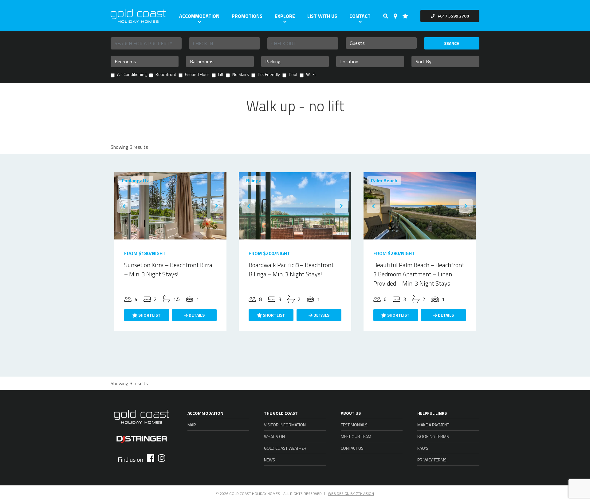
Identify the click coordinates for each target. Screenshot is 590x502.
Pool (293, 74)
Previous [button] (124, 206)
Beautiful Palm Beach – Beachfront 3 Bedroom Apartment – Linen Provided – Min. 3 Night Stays (418, 274)
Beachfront (165, 74)
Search (451, 43)
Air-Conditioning (132, 74)
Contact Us (352, 448)
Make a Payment (433, 424)
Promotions (247, 16)
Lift (220, 74)
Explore (285, 16)
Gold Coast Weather (285, 448)
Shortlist (149, 315)
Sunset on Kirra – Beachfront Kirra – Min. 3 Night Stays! (168, 269)
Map (191, 424)
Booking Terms (433, 436)
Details (196, 315)
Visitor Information (285, 424)
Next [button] (216, 206)
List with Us (322, 16)
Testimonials (354, 424)
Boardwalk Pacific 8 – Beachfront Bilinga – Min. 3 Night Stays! (291, 269)
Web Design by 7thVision (351, 493)
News (269, 460)
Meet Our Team (356, 436)
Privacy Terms (431, 460)
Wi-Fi (311, 74)
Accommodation (199, 16)
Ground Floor (197, 74)
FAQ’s (422, 448)
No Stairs (240, 74)
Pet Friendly (269, 74)
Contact (360, 16)
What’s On (274, 436)
